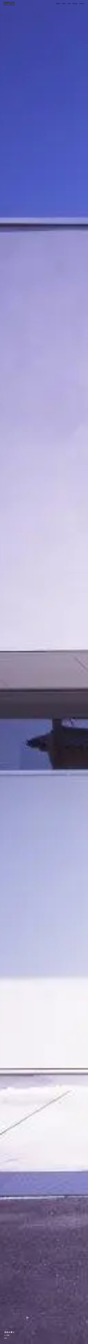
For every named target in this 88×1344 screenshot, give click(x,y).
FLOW (69, 3)
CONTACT (82, 3)
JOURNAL (75, 3)
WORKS (58, 3)
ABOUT (64, 3)
